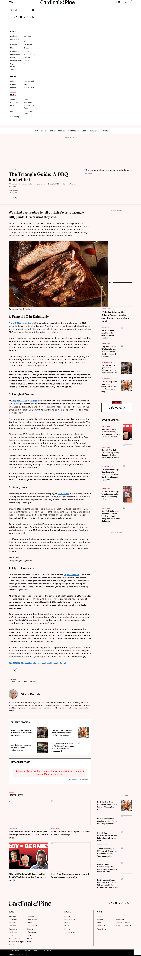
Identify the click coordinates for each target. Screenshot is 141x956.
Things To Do (29, 87)
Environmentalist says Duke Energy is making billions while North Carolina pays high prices (110, 474)
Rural (26, 64)
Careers (35, 950)
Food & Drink (29, 81)
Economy (14, 45)
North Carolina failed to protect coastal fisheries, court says (107, 334)
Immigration (15, 54)
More (99, 911)
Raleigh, (34, 401)
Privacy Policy (46, 950)
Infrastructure (29, 54)
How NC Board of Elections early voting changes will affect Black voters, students (110, 454)
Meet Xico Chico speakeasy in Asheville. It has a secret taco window (21, 732)
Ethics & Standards (15, 950)
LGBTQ (27, 57)
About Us (14, 102)
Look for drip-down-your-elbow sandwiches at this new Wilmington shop (62, 732)
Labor (12, 57)
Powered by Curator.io (78, 780)
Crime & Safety (32, 919)
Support (27, 950)
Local (52, 131)
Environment (29, 48)
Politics (27, 60)
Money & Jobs (16, 60)
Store (12, 105)
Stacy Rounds (13, 190)
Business (13, 36)
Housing (27, 51)
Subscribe (116, 2)
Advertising (14, 117)
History (13, 84)
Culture (13, 81)
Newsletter (28, 102)
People (13, 87)
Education (28, 45)
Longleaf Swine (19, 401)
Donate (128, 2)
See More (128, 795)
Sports (12, 69)
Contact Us (14, 111)
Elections (13, 48)
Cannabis (27, 36)
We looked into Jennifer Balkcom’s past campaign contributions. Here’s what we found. (116, 316)
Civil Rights (14, 39)
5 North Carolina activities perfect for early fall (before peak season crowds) (107, 837)
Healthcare (14, 51)
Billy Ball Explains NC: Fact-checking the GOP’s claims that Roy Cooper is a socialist (108, 351)
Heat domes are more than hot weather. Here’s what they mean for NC (107, 821)
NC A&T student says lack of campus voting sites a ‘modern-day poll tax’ (110, 495)
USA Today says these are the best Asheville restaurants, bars (21, 747)
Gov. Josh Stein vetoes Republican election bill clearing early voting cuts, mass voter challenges (110, 516)
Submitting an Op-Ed (124, 926)
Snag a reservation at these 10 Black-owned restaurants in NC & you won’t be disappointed (63, 747)
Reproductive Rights (16, 942)
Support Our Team (123, 922)
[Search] (33, 10)
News (26, 84)
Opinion (27, 99)
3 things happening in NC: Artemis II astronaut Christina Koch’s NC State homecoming (107, 852)
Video (12, 99)
